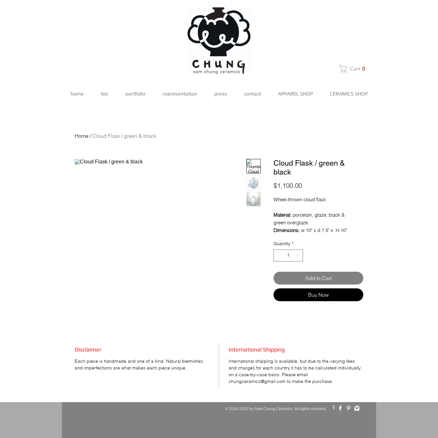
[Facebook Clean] (340, 408)
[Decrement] (278, 255)
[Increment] (298, 255)
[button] (354, 69)
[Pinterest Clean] (348, 408)
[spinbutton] (288, 255)
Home (81, 136)
